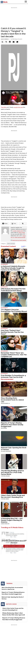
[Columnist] (5, 230)
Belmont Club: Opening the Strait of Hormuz (13, 448)
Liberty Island (21, 232)
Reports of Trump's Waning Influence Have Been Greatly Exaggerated (12, 424)
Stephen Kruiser (5, 476)
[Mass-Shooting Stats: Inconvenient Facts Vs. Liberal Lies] (14, 389)
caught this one (18, 107)
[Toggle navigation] (25, 1)
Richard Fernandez (6, 451)
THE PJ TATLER (11, 243)
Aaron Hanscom (5, 523)
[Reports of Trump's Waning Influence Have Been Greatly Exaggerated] (14, 414)
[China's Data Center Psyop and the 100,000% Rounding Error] (14, 486)
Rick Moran (4, 428)
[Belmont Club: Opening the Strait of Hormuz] (14, 438)
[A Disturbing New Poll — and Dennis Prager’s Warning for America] (14, 509)
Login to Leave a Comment (14, 546)
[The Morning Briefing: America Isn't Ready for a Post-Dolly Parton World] (14, 461)
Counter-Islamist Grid (18, 231)
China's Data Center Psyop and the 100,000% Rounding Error (13, 496)
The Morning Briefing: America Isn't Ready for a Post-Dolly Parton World (12, 472)
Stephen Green (5, 499)
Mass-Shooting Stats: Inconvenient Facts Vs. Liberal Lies (12, 400)
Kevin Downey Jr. (5, 403)
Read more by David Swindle (19, 240)
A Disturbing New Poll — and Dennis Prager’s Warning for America (11, 520)
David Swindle (5, 39)
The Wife (3, 107)
